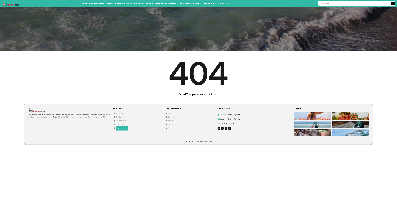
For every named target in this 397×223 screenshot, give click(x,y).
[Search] (393, 3)
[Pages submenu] (200, 3)
